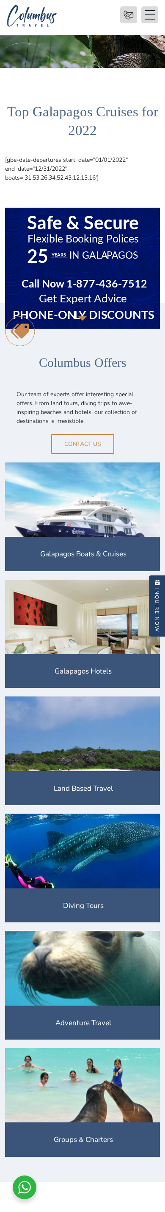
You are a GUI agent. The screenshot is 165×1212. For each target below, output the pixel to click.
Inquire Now (157, 610)
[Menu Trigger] (128, 14)
